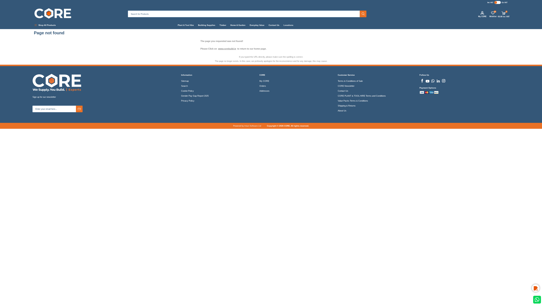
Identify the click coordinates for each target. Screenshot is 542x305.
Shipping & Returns (347, 105)
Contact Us (343, 91)
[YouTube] (427, 80)
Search (363, 14)
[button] (536, 288)
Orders (262, 86)
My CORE (482, 16)
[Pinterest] (433, 80)
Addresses (264, 91)
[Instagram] (443, 80)
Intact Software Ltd (252, 126)
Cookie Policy (187, 91)
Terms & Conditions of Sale (350, 81)
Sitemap (185, 81)
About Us (342, 110)
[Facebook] (422, 80)
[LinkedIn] (438, 80)
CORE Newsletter (346, 86)
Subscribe (79, 109)
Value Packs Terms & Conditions (353, 101)
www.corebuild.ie (227, 49)
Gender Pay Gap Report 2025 (195, 96)
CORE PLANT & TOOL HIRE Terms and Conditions (362, 96)
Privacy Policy (187, 101)
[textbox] (244, 14)
